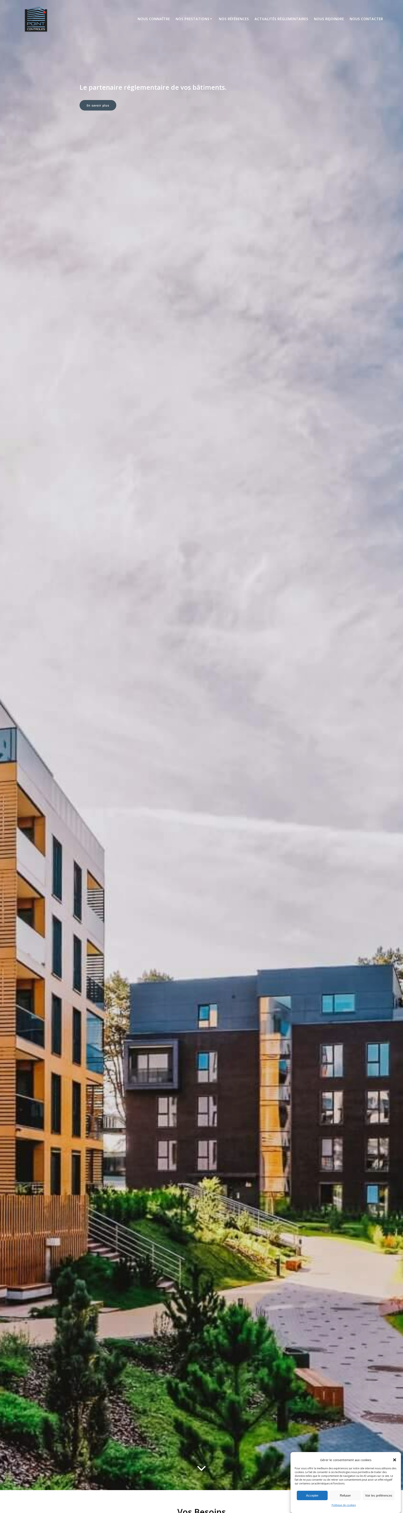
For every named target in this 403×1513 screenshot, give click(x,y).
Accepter (312, 1495)
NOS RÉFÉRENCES (234, 19)
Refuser (345, 1495)
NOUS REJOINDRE (329, 19)
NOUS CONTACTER (366, 19)
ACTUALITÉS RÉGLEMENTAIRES (281, 19)
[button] (395, 1460)
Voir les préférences (378, 1495)
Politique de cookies (344, 1505)
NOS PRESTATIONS (192, 19)
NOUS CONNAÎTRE (154, 19)
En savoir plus (98, 105)
